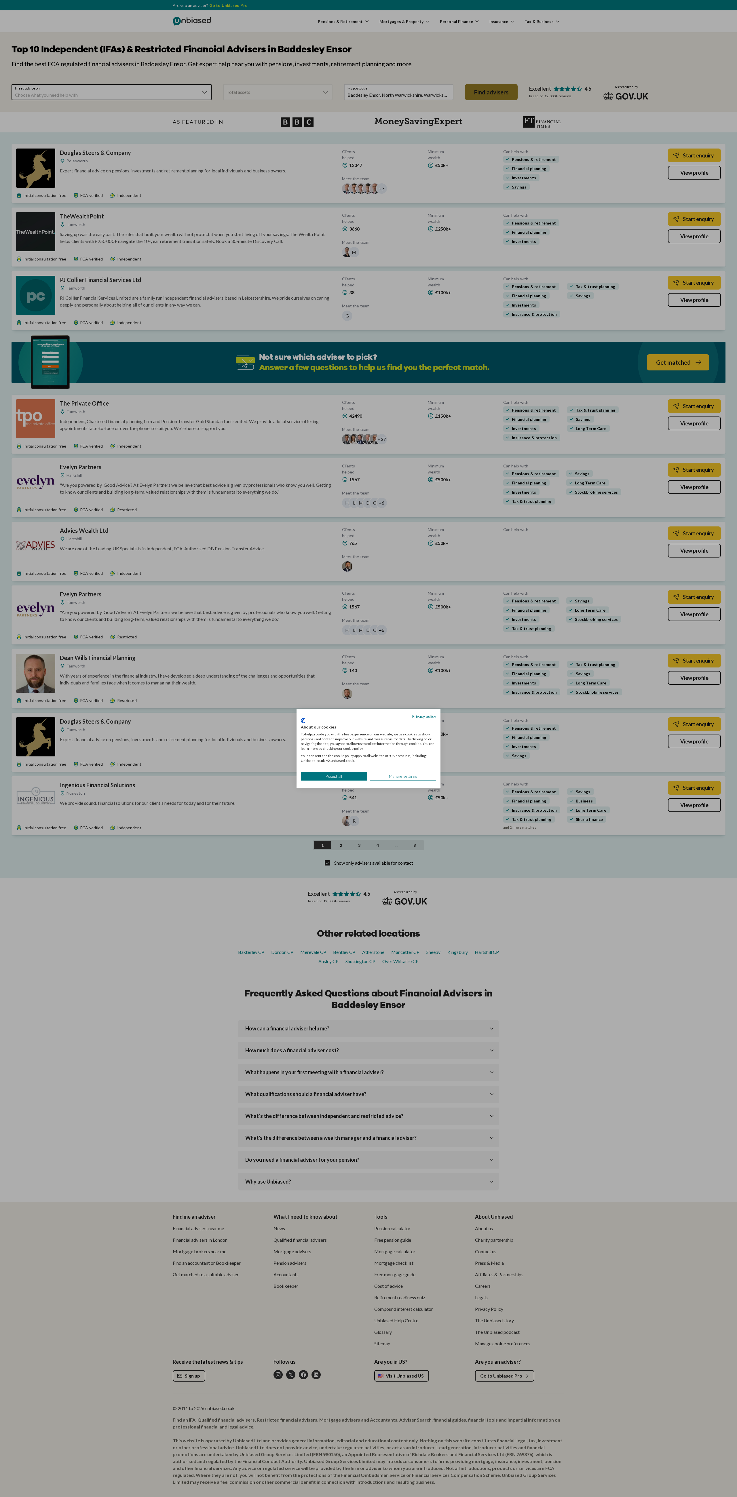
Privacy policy (424, 716)
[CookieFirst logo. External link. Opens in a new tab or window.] (303, 720)
